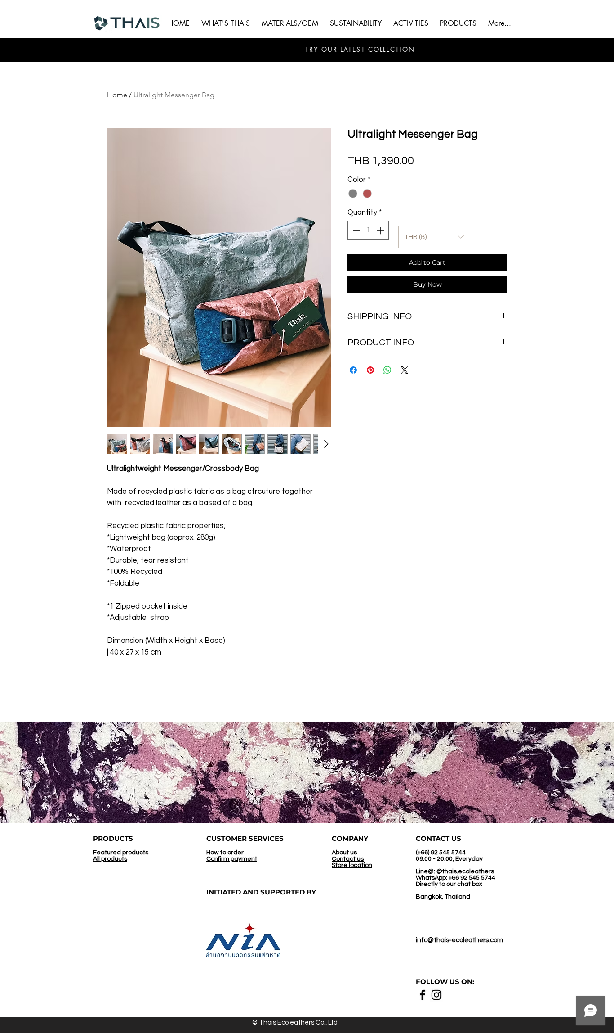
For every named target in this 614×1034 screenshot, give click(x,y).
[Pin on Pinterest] (370, 370)
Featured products (120, 852)
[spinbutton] (368, 230)
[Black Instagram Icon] (436, 995)
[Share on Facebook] (353, 370)
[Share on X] (404, 370)
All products (110, 859)
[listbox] (433, 237)
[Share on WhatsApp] (387, 370)
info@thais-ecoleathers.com (459, 940)
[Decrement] (355, 230)
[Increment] (381, 230)
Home (117, 94)
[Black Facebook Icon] (422, 995)
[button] (410, 23)
